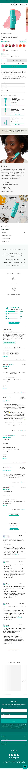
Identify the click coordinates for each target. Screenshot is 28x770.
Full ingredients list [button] (5, 229)
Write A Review (14, 322)
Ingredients (3, 87)
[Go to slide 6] (20, 31)
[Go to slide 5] (17, 31)
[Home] (14, 751)
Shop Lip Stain (19, 1)
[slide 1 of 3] (25, 1)
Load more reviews (14, 514)
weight (11, 353)
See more (5, 388)
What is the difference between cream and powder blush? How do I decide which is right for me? (12, 255)
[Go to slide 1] (4, 31)
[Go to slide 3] (10, 31)
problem (16, 353)
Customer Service (5, 739)
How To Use (4, 85)
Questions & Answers (14, 523)
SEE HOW (20, 131)
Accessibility (21, 761)
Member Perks (4, 744)
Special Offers (4, 741)
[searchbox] (8, 348)
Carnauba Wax (5, 241)
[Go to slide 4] (14, 31)
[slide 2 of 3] (26, 1)
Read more (17, 554)
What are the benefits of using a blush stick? (12, 262)
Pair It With (4, 95)
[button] (26, 39)
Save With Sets (12, 95)
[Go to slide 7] (23, 31)
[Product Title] (11, 692)
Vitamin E (4, 232)
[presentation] (11, 678)
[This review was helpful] (21, 392)
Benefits (3, 82)
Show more (5, 356)
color (8, 353)
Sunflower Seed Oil (6, 238)
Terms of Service (13, 727)
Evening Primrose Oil (7, 235)
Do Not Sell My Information (9, 762)
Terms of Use (14, 761)
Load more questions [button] (14, 650)
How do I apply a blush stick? (12, 259)
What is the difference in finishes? (12, 265)
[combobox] (19, 359)
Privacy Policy (20, 727)
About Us (3, 736)
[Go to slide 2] (7, 31)
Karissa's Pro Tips (5, 90)
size (4, 353)
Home (2, 33)
